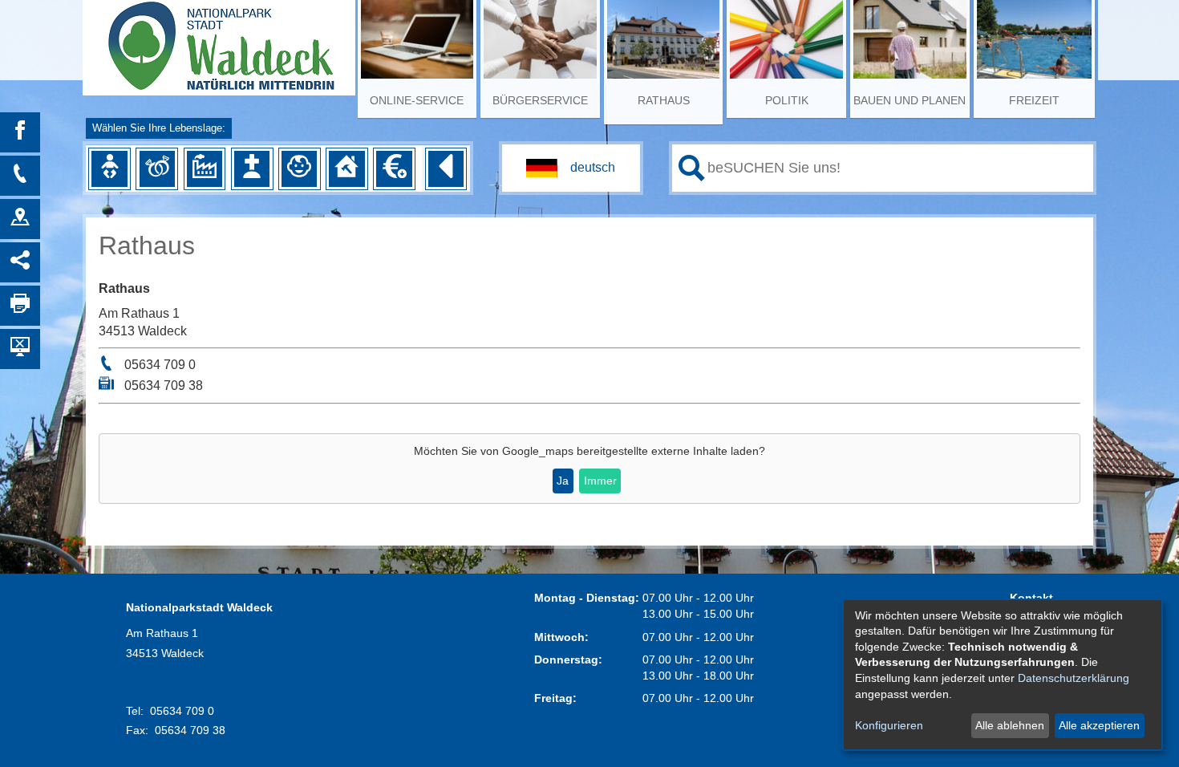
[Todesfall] (251, 168)
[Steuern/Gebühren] (393, 168)
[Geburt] (109, 168)
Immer (600, 480)
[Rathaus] (20, 219)
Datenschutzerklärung (1073, 678)
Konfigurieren (889, 725)
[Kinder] (299, 168)
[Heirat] (157, 168)
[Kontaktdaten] (20, 176)
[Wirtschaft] (204, 168)
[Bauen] (346, 168)
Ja (563, 480)
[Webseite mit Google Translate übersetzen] (571, 168)
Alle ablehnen (1009, 725)
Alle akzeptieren (1099, 725)
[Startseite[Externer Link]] (219, 40)
